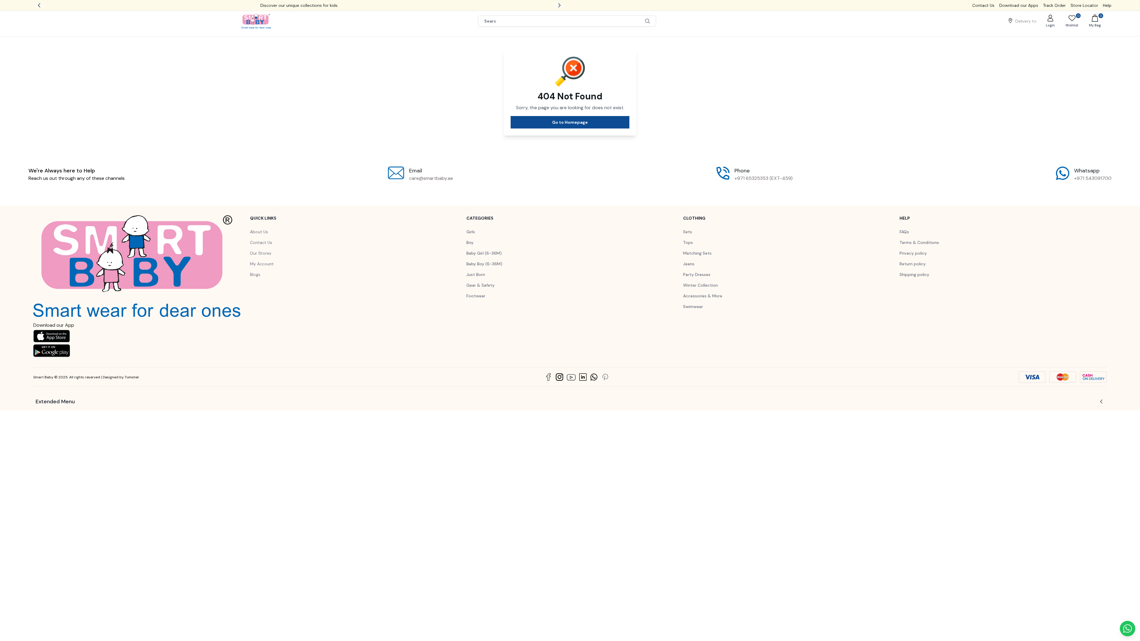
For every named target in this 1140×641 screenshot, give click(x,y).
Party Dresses (696, 281)
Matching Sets (697, 260)
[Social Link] (548, 384)
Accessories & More (702, 303)
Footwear (475, 303)
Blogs (255, 281)
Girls (470, 239)
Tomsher (132, 384)
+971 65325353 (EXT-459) (763, 185)
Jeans (688, 271)
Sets (687, 239)
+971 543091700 (1093, 185)
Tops (688, 249)
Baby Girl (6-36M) (484, 260)
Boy (470, 249)
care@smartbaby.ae (431, 185)
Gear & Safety (480, 292)
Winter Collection (700, 292)
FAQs (904, 239)
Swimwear (693, 313)
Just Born (475, 281)
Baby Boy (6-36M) (484, 271)
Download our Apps (1018, 5)
